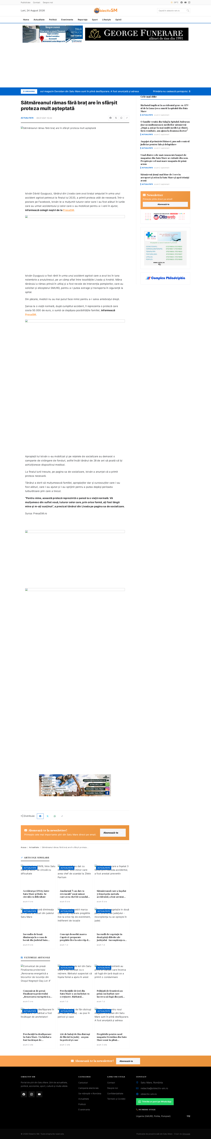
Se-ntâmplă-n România (89, 1093)
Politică (53, 19)
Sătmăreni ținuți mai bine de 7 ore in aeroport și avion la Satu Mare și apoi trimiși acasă (165, 177)
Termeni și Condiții (116, 1099)
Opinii (118, 19)
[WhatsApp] (121, 118)
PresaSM (68, 210)
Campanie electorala (88, 1088)
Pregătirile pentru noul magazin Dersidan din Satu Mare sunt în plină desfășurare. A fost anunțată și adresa (74, 91)
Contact (36, 2)
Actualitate (39, 19)
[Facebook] (182, 2)
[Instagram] (189, 2)
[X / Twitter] (116, 118)
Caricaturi (83, 1082)
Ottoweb (186, 1134)
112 (188, 1116)
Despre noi (48, 2)
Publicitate (25, 2)
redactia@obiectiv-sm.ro (154, 1088)
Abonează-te (110, 832)
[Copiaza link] (127, 118)
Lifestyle (106, 19)
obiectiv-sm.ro (149, 1094)
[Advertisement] (105, 65)
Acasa (23, 847)
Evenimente (67, 19)
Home (26, 19)
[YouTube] (185, 2)
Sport (95, 19)
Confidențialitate (115, 1093)
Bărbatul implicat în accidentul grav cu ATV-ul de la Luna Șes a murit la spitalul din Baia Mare (165, 108)
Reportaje (83, 19)
